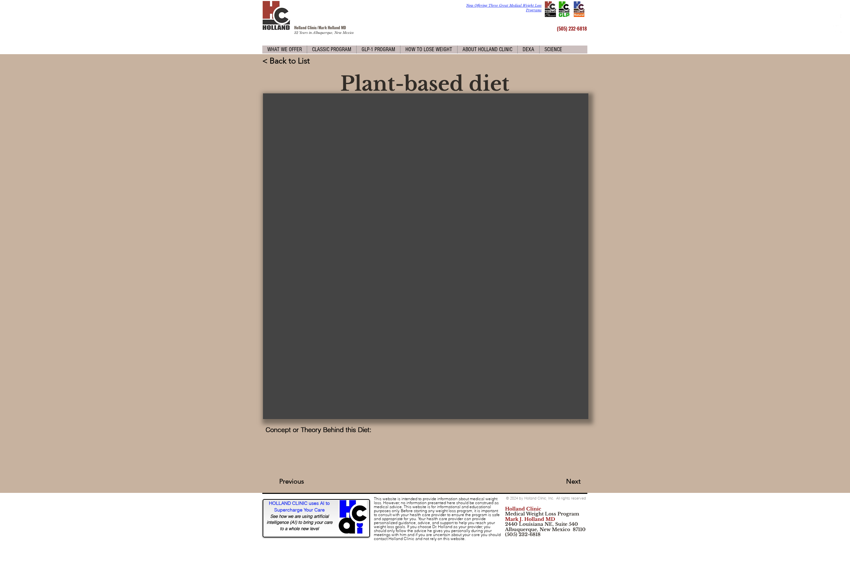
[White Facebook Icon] (837, 17)
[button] (284, 50)
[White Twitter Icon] (837, 29)
